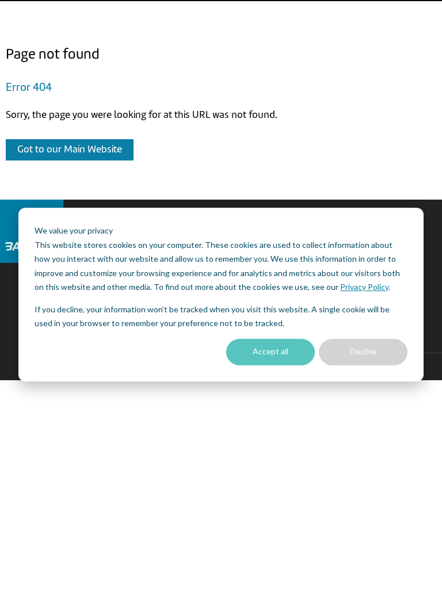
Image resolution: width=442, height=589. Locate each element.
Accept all (270, 352)
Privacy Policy (364, 287)
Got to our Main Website (69, 150)
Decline (363, 352)
